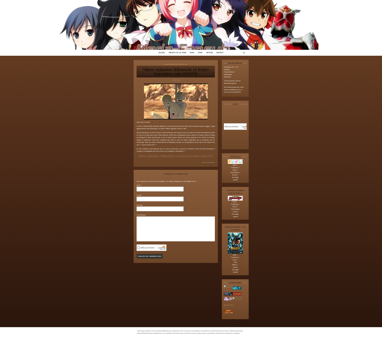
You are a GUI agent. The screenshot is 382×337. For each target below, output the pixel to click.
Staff (200, 53)
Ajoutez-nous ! (229, 305)
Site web (140, 205)
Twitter (209, 53)
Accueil (162, 53)
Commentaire (141, 215)
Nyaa (192, 53)
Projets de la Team (177, 53)
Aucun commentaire (208, 162)
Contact (219, 53)
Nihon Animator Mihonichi (175, 64)
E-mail (139, 195)
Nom (139, 185)
